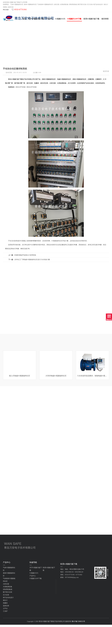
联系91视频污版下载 (91, 19)
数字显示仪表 (82, 4)
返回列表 (106, 71)
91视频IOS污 (60, 19)
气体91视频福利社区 (16, 4)
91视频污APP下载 (74, 19)
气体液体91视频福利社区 (45, 4)
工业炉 (5, 611)
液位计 (106, 4)
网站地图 (6, 9)
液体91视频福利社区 (30, 4)
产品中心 (49, 19)
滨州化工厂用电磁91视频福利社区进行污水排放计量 (29, 259)
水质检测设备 (64, 4)
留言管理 (105, 19)
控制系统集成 (73, 4)
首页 (24, 19)
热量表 (5, 7)
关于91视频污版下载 (36, 19)
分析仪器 (56, 4)
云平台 (5, 608)
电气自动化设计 (98, 4)
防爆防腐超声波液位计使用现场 (22, 255)
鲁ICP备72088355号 (78, 621)
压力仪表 (90, 4)
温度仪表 (10, 7)
